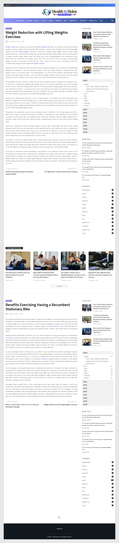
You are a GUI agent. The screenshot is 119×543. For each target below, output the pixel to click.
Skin (83, 219)
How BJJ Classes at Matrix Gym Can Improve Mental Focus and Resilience (102, 69)
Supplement (85, 222)
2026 (85, 80)
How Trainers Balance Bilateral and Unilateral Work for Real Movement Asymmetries (102, 34)
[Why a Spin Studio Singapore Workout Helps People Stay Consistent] (86, 59)
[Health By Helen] (60, 12)
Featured (85, 201)
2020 (85, 125)
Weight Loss (86, 230)
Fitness (84, 204)
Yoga (83, 233)
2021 (85, 122)
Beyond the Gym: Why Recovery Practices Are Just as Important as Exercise (100, 274)
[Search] (112, 20)
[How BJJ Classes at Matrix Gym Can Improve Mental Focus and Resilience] (86, 69)
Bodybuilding (86, 190)
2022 (85, 119)
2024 (85, 112)
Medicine (84, 212)
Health (9, 28)
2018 (85, 132)
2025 (85, 109)
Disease (84, 197)
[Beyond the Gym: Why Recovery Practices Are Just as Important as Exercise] (101, 261)
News (83, 215)
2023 (85, 115)
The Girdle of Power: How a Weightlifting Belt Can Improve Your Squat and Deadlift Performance (73, 274)
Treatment (85, 226)
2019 (85, 128)
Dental (84, 194)
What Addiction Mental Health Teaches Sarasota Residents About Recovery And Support (45, 274)
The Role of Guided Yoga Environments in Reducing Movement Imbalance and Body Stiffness (102, 46)
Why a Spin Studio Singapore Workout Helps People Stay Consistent (102, 58)
